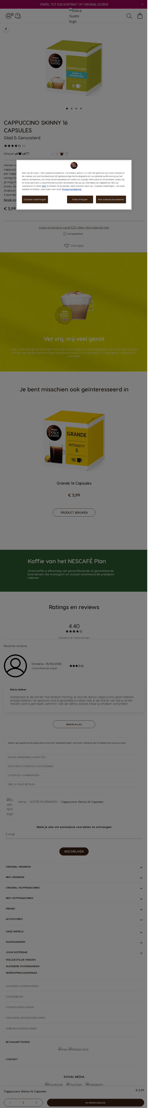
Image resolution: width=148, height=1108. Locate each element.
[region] (74, 185)
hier (44, 186)
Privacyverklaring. (72, 189)
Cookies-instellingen (35, 199)
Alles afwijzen (80, 199)
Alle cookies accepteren (111, 199)
